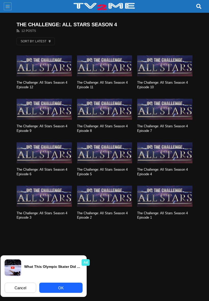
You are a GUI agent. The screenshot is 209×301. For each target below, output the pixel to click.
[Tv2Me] (104, 6)
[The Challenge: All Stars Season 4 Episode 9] (44, 109)
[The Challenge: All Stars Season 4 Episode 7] (164, 109)
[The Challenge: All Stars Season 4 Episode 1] (164, 196)
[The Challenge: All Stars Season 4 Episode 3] (44, 196)
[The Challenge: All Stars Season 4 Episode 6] (44, 152)
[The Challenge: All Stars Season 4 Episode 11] (104, 65)
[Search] (198, 6)
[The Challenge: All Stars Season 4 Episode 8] (104, 109)
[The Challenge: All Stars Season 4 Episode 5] (104, 152)
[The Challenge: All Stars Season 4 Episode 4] (164, 152)
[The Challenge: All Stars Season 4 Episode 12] (44, 65)
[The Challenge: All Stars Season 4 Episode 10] (164, 65)
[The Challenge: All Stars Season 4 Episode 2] (104, 196)
